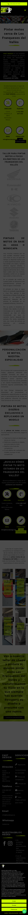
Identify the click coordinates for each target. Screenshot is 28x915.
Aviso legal (21, 912)
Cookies (6, 912)
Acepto (14, 901)
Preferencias (14, 909)
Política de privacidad (13, 912)
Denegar (14, 905)
